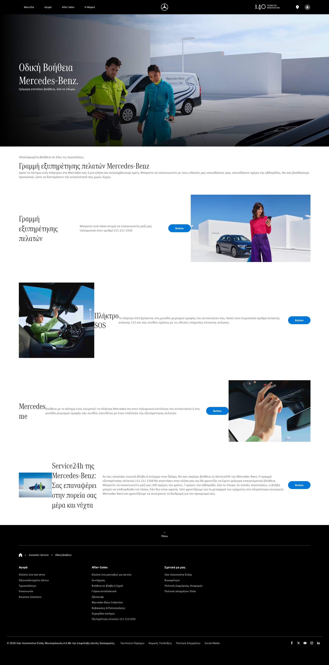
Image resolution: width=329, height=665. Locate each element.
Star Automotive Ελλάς (178, 574)
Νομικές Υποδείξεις (160, 643)
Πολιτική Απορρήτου (188, 643)
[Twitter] (298, 643)
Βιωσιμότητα (172, 580)
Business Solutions (30, 597)
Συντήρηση (98, 580)
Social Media (212, 643)
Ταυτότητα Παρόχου (132, 643)
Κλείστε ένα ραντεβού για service (111, 574)
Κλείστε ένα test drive (32, 574)
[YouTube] (305, 643)
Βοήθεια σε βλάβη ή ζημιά (107, 585)
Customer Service (39, 555)
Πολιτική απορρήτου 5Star (180, 591)
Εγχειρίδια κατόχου (103, 613)
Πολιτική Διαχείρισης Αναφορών (183, 585)
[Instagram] (312, 643)
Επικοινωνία (26, 591)
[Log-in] (307, 7)
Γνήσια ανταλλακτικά (104, 591)
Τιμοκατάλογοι (27, 585)
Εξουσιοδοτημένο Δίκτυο (34, 580)
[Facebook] (292, 643)
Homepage (20, 555)
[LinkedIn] (318, 643)
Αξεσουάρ (98, 597)
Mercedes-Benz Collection (107, 602)
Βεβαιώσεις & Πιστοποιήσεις (108, 608)
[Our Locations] (297, 7)
